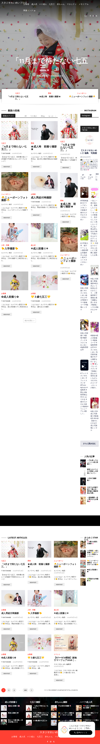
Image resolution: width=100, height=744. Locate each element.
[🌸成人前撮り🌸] (4, 708)
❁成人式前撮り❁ (92, 571)
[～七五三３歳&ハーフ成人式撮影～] (79, 715)
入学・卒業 (5, 245)
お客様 (33, 194)
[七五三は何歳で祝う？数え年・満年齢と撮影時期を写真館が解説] (83, 490)
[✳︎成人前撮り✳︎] (44, 232)
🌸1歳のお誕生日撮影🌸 (92, 542)
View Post (6, 167)
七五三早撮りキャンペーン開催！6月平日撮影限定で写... (41, 715)
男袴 (49, 93)
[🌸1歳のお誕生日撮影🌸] (83, 544)
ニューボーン (81, 93)
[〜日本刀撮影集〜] (83, 481)
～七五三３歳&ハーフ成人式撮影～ (90, 714)
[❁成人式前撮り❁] (83, 573)
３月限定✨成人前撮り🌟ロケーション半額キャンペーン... (92, 554)
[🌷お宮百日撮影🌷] (54, 708)
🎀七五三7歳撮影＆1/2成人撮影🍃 (91, 707)
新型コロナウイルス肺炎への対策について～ (92, 471)
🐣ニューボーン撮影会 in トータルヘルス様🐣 (66, 715)
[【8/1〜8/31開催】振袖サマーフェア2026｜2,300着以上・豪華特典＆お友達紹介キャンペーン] (66, 642)
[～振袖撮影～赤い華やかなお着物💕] (83, 500)
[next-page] (31, 690)
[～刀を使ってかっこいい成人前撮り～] (83, 463)
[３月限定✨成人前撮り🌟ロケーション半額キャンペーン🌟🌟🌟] (83, 554)
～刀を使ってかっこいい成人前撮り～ (92, 462)
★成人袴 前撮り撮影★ (50, 96)
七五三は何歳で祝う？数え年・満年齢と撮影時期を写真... (92, 490)
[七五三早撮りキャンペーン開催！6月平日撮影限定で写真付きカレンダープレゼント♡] (29, 715)
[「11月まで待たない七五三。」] (14, 130)
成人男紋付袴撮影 (41, 198)
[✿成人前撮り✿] (14, 281)
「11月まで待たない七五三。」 (50, 64)
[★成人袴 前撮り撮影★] (44, 130)
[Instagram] (93, 16)
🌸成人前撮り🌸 (14, 706)
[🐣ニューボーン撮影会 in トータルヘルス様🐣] (54, 715)
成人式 (33, 245)
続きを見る (29, 320)
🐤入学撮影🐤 (9, 249)
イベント (57, 654)
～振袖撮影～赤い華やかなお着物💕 (92, 499)
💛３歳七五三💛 (40, 297)
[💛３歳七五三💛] (44, 281)
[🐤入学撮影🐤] (14, 232)
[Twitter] (96, 16)
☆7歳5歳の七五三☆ (40, 720)
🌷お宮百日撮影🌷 (64, 706)
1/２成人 (33, 116)
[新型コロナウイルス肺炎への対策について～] (83, 472)
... (84, 413)
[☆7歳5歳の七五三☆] (29, 723)
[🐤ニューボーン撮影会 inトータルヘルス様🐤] (83, 564)
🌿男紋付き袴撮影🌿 (92, 580)
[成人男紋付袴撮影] (44, 181)
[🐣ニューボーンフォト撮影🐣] (14, 181)
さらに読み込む (89, 443)
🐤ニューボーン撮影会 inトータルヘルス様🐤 (92, 563)
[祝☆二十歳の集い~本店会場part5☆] (4, 722)
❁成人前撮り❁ (13, 713)
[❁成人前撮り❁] (4, 715)
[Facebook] (90, 16)
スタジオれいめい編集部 (62, 664)
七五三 (50, 53)
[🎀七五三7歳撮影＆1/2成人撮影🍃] (79, 708)
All (26, 116)
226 (25, 690)
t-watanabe (43, 76)
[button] (85, 16)
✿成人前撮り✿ (10, 297)
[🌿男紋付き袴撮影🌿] (83, 582)
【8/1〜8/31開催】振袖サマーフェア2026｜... (65, 659)
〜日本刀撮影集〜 (91, 479)
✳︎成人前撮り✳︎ (39, 249)
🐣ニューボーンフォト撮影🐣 (82, 96)
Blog (43, 116)
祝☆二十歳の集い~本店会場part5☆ (15, 721)
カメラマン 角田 (36, 153)
